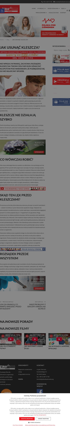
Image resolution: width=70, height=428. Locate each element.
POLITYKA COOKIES (18, 425)
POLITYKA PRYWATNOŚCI (40, 415)
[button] (35, 422)
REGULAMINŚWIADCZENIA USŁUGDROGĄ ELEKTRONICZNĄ (40, 425)
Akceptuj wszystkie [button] (27, 418)
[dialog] (35, 410)
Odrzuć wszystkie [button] (43, 418)
